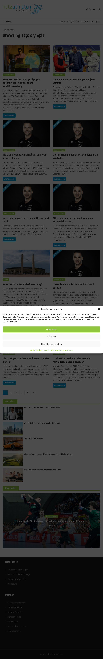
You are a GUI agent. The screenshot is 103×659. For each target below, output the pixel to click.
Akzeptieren (51, 329)
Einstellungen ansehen (51, 344)
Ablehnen (51, 336)
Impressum (69, 350)
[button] (99, 309)
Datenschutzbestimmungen (54, 350)
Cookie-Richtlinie (36, 350)
